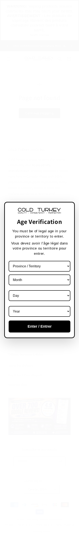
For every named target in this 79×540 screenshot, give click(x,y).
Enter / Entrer (40, 326)
